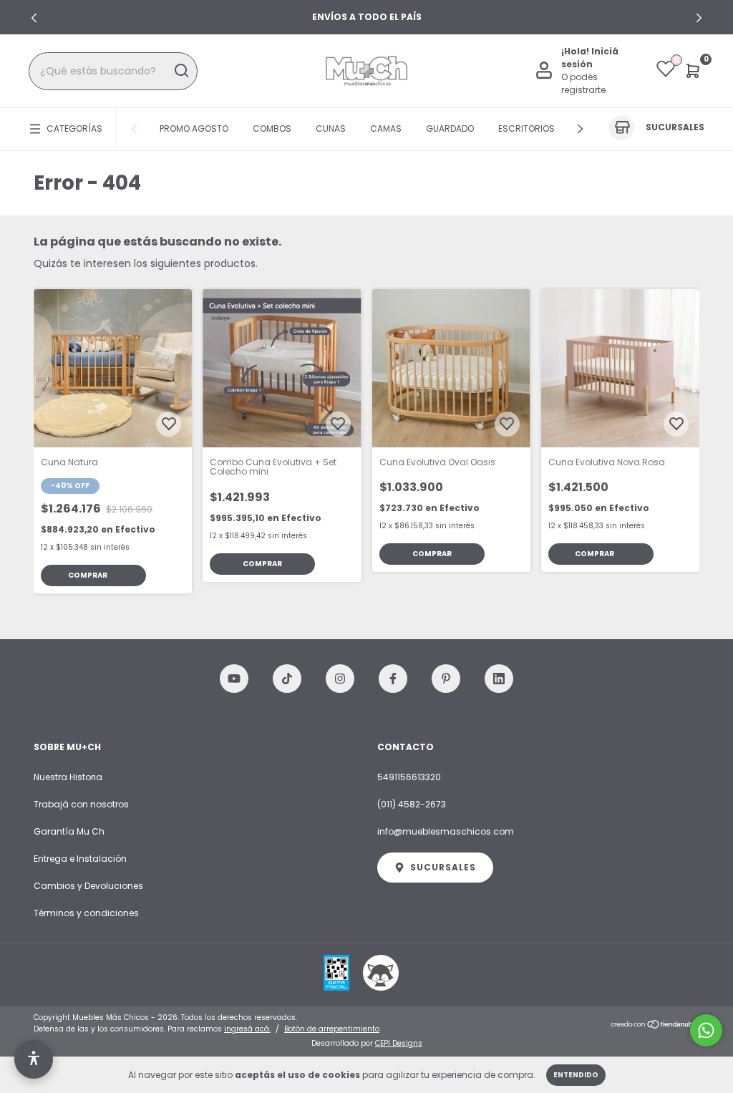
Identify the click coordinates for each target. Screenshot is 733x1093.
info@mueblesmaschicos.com (445, 831)
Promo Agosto (194, 128)
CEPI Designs (398, 1043)
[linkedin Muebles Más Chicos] (499, 678)
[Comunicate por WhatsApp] (706, 1030)
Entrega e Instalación (80, 858)
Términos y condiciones (86, 913)
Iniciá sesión (589, 57)
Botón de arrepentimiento (331, 1029)
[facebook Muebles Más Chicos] (393, 678)
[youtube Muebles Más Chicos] (234, 678)
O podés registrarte (583, 83)
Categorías (74, 128)
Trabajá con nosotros (81, 804)
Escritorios (526, 128)
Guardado (450, 128)
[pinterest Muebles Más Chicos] (446, 678)
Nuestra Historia (68, 777)
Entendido (575, 1074)
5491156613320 (409, 777)
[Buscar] (181, 71)
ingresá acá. (247, 1029)
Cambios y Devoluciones (88, 886)
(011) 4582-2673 (411, 804)
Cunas (331, 128)
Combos (272, 128)
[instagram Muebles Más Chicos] (340, 678)
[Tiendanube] (654, 1025)
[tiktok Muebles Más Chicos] (287, 678)
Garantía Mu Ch (69, 831)
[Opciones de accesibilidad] (33, 1059)
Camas (386, 128)
